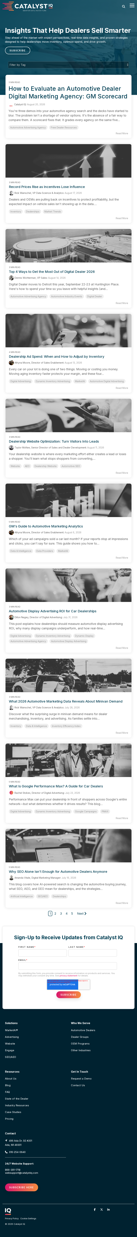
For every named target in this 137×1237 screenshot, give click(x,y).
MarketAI (80, 381)
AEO (27, 466)
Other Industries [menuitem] (81, 1050)
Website (15, 466)
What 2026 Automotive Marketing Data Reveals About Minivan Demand (65, 701)
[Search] (123, 6)
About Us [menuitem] (10, 1078)
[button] (132, 5)
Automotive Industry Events (66, 296)
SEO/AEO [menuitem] (10, 1057)
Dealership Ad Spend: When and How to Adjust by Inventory (56, 357)
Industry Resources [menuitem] (17, 1105)
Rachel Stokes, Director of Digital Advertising (39, 792)
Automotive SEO (71, 466)
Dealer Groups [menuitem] (80, 1036)
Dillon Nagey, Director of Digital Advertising (38, 617)
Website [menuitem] (10, 1043)
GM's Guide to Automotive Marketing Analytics (46, 526)
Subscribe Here (21, 1187)
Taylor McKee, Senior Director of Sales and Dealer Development (50, 447)
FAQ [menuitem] (7, 1092)
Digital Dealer (94, 296)
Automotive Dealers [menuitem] (83, 1030)
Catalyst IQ (20, 104)
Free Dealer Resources (64, 127)
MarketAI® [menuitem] (11, 1030)
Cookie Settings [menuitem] (28, 1218)
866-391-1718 (12, 1169)
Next (80, 913)
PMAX (105, 811)
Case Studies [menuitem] (13, 1112)
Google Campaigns (86, 811)
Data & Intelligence (21, 551)
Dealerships (32, 211)
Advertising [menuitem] (12, 1036)
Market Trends (52, 211)
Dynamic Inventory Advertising (53, 381)
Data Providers (44, 551)
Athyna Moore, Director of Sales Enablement (38, 362)
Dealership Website (46, 466)
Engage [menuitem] (9, 1050)
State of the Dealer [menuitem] (16, 1098)
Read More (122, 133)
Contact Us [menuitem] (78, 1085)
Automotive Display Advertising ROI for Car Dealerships (52, 611)
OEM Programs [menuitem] (80, 1043)
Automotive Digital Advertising (107, 381)
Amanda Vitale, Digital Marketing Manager (37, 877)
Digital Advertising (21, 381)
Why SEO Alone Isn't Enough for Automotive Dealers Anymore (58, 872)
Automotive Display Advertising (68, 641)
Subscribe (18, 50)
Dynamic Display (84, 635)
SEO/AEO (43, 896)
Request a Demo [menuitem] (81, 1078)
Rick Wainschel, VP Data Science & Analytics (38, 192)
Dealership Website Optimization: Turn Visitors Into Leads (54, 441)
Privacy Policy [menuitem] (12, 1218)
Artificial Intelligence (22, 896)
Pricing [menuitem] (9, 1118)
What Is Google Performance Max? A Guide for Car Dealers (56, 786)
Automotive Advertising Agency (28, 127)
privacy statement (68, 975)
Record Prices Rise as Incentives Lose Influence (47, 187)
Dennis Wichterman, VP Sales (30, 277)
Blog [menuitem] (8, 1085)
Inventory (16, 211)
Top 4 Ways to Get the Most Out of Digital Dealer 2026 (52, 272)
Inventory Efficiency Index (66, 726)
